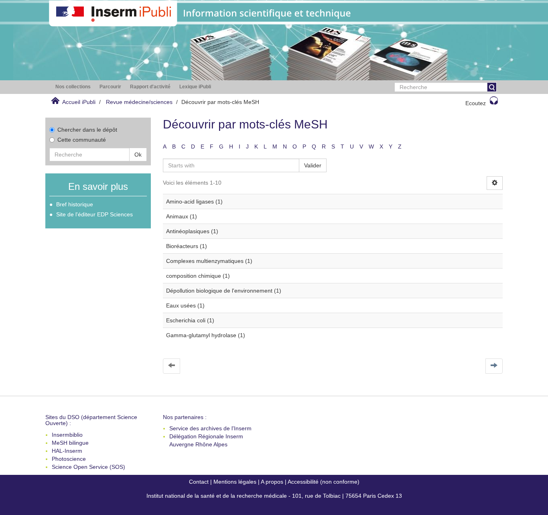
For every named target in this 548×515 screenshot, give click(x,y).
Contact (199, 481)
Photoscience (69, 459)
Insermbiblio (67, 435)
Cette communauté (81, 139)
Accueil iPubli (78, 102)
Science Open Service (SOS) (88, 467)
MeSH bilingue (70, 443)
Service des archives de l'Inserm (210, 428)
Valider (312, 165)
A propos (272, 481)
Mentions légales (234, 481)
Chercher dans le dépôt (87, 129)
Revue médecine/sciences (139, 102)
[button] (73, 87)
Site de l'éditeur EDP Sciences (94, 214)
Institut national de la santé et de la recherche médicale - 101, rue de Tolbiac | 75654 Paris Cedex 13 (274, 496)
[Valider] (492, 87)
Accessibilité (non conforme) (323, 481)
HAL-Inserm (67, 451)
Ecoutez (475, 103)
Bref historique (74, 204)
